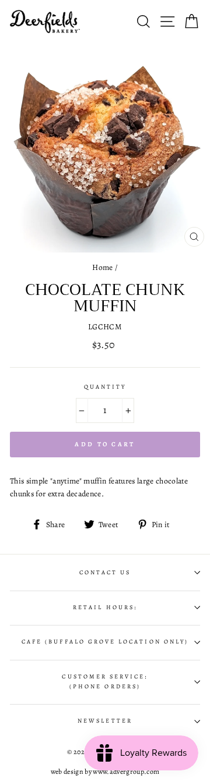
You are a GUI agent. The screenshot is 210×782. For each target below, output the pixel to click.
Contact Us (105, 572)
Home (102, 267)
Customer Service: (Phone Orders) (105, 681)
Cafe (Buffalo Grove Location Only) (105, 642)
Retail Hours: (105, 607)
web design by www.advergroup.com (105, 771)
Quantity (105, 387)
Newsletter (105, 721)
